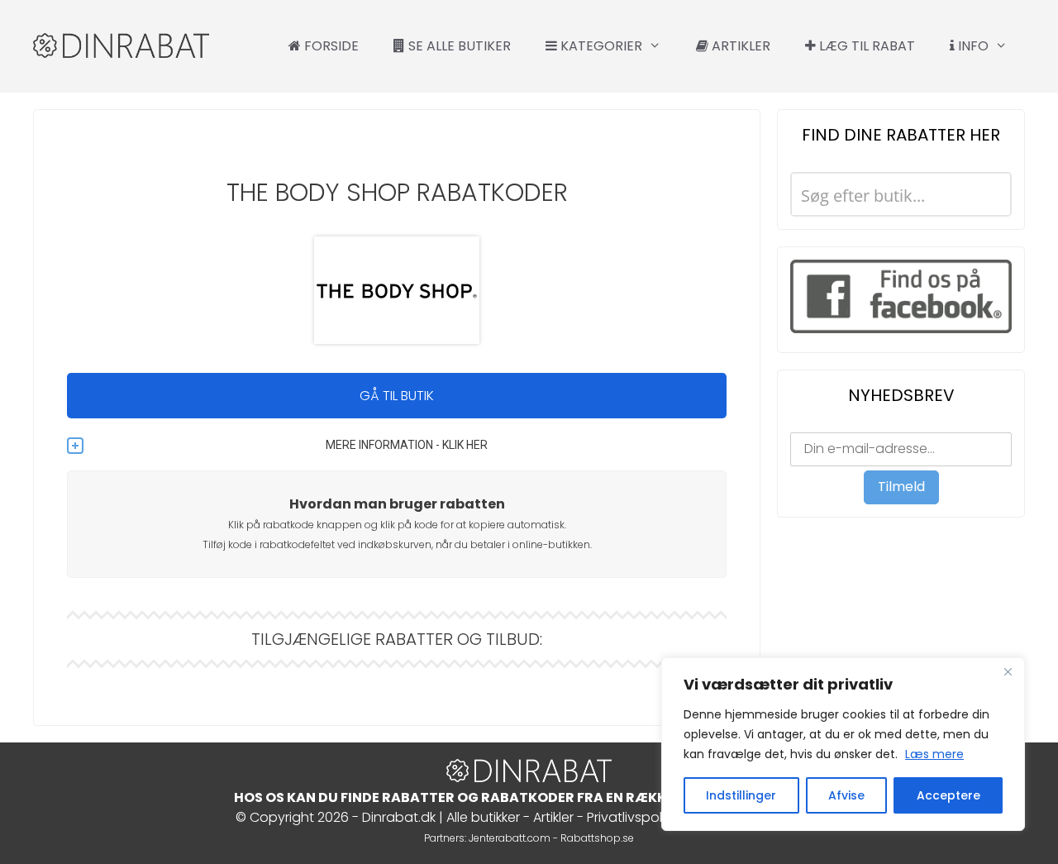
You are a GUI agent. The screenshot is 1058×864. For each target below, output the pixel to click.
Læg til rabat (865, 45)
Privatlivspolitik (632, 817)
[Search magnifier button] (989, 194)
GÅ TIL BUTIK (397, 395)
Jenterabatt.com (509, 838)
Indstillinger (741, 795)
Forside (330, 45)
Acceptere (948, 795)
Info (972, 45)
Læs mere (934, 754)
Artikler (739, 45)
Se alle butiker (458, 45)
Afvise (846, 795)
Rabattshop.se (597, 838)
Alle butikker (483, 817)
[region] (843, 744)
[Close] (1007, 671)
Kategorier (599, 45)
